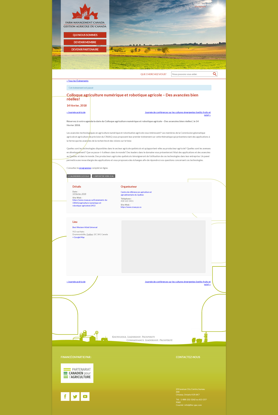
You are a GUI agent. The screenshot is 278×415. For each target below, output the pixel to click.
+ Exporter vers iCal (103, 176)
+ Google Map (79, 237)
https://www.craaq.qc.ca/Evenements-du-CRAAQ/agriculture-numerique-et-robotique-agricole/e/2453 (90, 203)
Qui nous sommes (85, 35)
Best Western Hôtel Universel (85, 227)
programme (85, 167)
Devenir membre (85, 42)
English (212, 4)
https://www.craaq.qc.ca (131, 207)
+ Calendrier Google (78, 176)
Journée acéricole (76, 112)
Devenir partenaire (85, 49)
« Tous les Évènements (77, 80)
